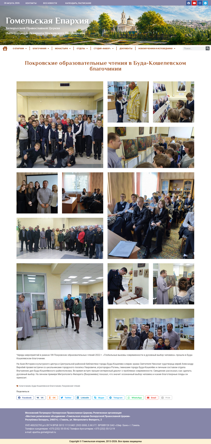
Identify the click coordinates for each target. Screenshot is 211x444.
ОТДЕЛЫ (81, 48)
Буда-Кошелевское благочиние (46, 386)
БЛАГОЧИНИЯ (39, 48)
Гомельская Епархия (47, 20)
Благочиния (25, 386)
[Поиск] (208, 48)
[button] (25, 398)
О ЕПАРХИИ (18, 48)
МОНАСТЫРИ (61, 48)
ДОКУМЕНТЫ (126, 48)
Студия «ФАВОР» (102, 48)
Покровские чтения (71, 386)
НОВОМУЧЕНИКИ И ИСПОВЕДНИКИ (155, 48)
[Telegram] (205, 3)
